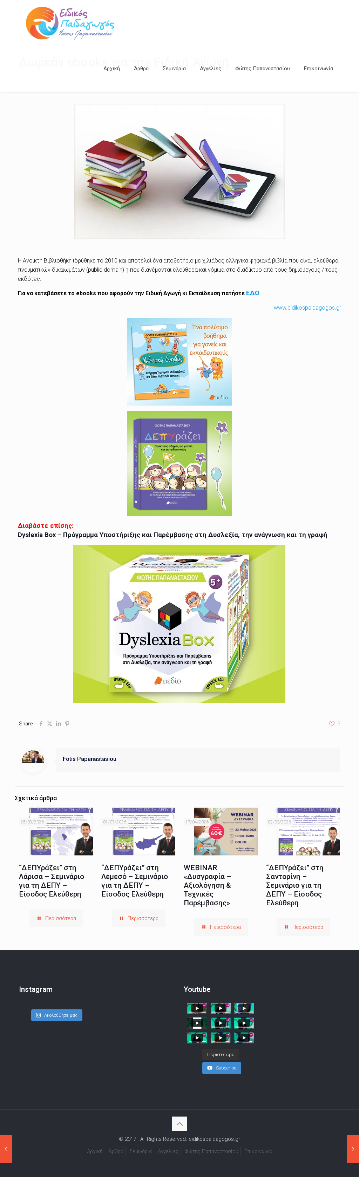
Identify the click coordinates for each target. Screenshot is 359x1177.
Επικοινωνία (258, 1151)
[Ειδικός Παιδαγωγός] (70, 23)
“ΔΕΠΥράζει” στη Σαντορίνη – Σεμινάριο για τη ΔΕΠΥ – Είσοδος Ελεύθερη (295, 885)
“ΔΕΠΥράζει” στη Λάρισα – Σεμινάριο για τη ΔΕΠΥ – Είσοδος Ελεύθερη (51, 881)
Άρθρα (116, 1151)
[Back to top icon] (179, 1124)
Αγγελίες (168, 1151)
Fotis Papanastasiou (89, 759)
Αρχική (95, 1151)
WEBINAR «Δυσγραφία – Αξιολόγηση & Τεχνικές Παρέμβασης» (207, 885)
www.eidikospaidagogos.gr (307, 307)
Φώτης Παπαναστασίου (211, 1151)
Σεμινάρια (140, 1151)
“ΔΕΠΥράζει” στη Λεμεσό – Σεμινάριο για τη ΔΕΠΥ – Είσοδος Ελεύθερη (134, 881)
